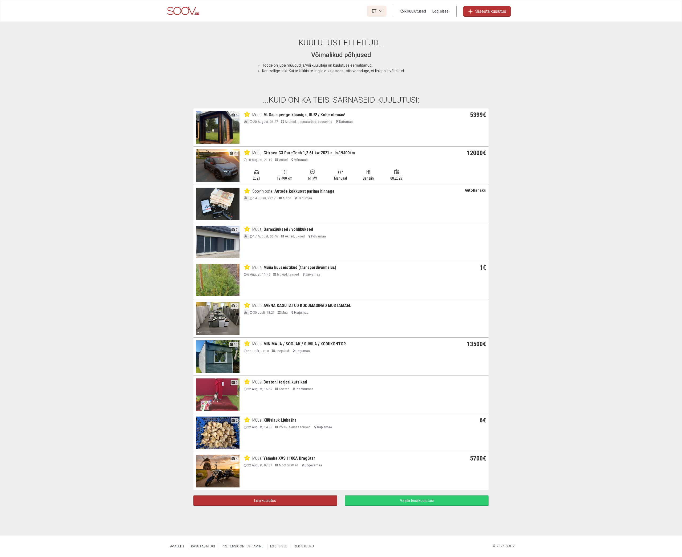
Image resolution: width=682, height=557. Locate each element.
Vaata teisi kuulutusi (417, 500)
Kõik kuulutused (413, 11)
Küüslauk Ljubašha (280, 420)
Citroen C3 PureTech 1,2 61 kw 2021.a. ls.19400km (309, 152)
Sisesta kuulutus (490, 11)
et (374, 11)
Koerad (283, 389)
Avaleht (177, 546)
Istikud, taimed (287, 274)
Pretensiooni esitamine (242, 546)
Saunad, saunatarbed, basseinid (308, 122)
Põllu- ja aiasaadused (294, 427)
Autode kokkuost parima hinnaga (304, 191)
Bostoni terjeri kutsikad (285, 382)
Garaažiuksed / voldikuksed (288, 229)
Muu (284, 312)
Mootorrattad (288, 465)
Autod (283, 160)
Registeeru (304, 546)
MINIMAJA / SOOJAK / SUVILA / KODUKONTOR (304, 343)
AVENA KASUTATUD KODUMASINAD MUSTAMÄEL (307, 305)
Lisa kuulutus (265, 500)
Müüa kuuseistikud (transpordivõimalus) (299, 267)
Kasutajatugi (203, 546)
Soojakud (282, 351)
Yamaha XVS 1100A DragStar (289, 458)
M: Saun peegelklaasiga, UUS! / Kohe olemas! (304, 114)
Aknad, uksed (294, 236)
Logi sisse (440, 11)
